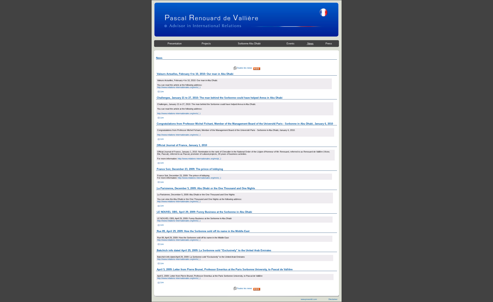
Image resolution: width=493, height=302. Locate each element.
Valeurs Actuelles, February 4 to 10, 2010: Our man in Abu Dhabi (195, 73)
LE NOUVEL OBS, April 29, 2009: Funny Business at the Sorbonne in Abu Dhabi (204, 211)
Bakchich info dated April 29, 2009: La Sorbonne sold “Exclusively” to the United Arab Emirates (214, 250)
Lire (162, 91)
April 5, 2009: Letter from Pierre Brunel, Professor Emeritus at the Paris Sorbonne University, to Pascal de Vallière (225, 269)
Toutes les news (244, 68)
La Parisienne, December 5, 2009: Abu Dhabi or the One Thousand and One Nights (206, 188)
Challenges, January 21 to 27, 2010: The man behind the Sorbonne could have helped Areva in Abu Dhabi (220, 97)
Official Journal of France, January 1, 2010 (182, 145)
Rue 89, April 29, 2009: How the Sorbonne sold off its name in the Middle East (203, 231)
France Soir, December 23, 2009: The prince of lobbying (190, 169)
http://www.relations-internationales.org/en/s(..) (178, 87)
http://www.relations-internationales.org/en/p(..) (199, 158)
